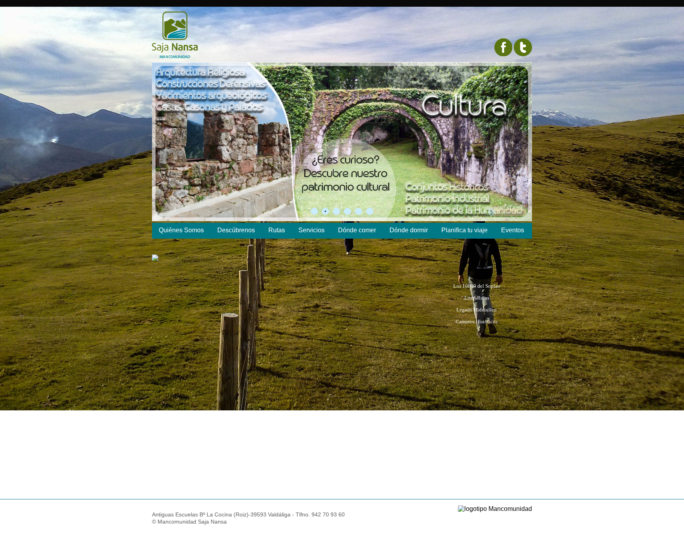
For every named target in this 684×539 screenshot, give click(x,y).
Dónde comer (357, 230)
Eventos (512, 230)
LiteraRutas (476, 298)
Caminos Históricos (477, 322)
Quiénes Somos (181, 230)
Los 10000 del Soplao (476, 286)
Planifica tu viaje (464, 230)
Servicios (311, 230)
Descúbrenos (236, 230)
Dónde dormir (409, 230)
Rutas (276, 230)
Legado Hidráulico (476, 310)
